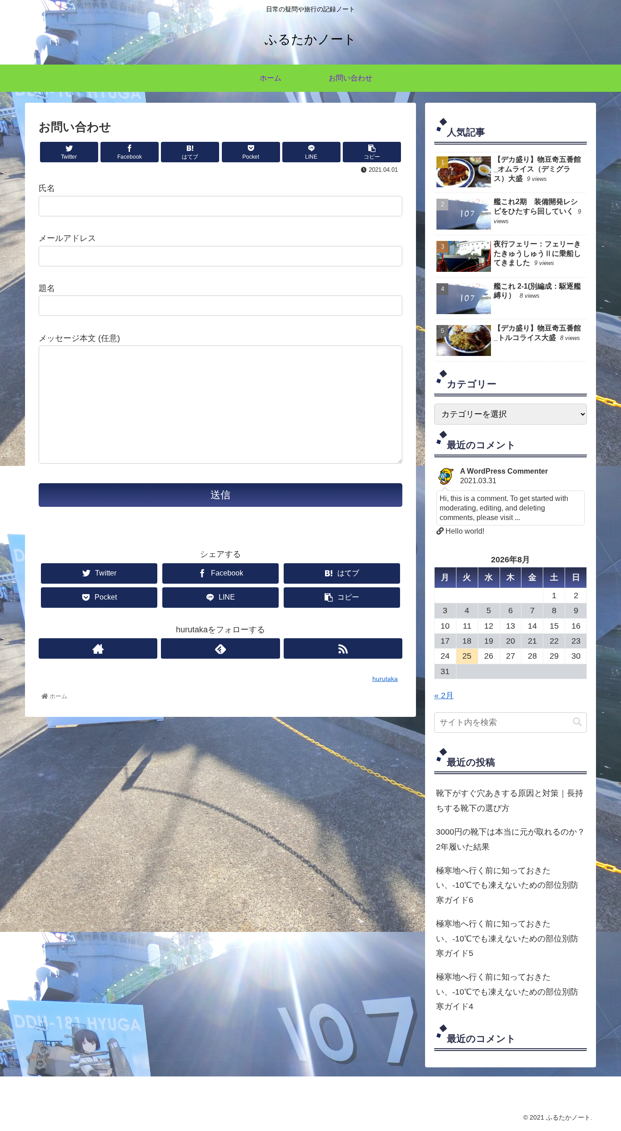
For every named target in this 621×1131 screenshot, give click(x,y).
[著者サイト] (98, 648)
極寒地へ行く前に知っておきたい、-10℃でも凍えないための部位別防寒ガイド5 (507, 938)
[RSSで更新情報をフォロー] (343, 648)
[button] (577, 722)
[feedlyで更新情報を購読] (220, 648)
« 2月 (444, 695)
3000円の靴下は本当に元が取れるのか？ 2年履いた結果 (511, 839)
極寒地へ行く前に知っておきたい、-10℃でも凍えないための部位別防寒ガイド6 (507, 885)
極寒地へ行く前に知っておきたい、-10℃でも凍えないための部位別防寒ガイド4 (507, 991)
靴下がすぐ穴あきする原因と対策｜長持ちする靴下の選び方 (509, 800)
